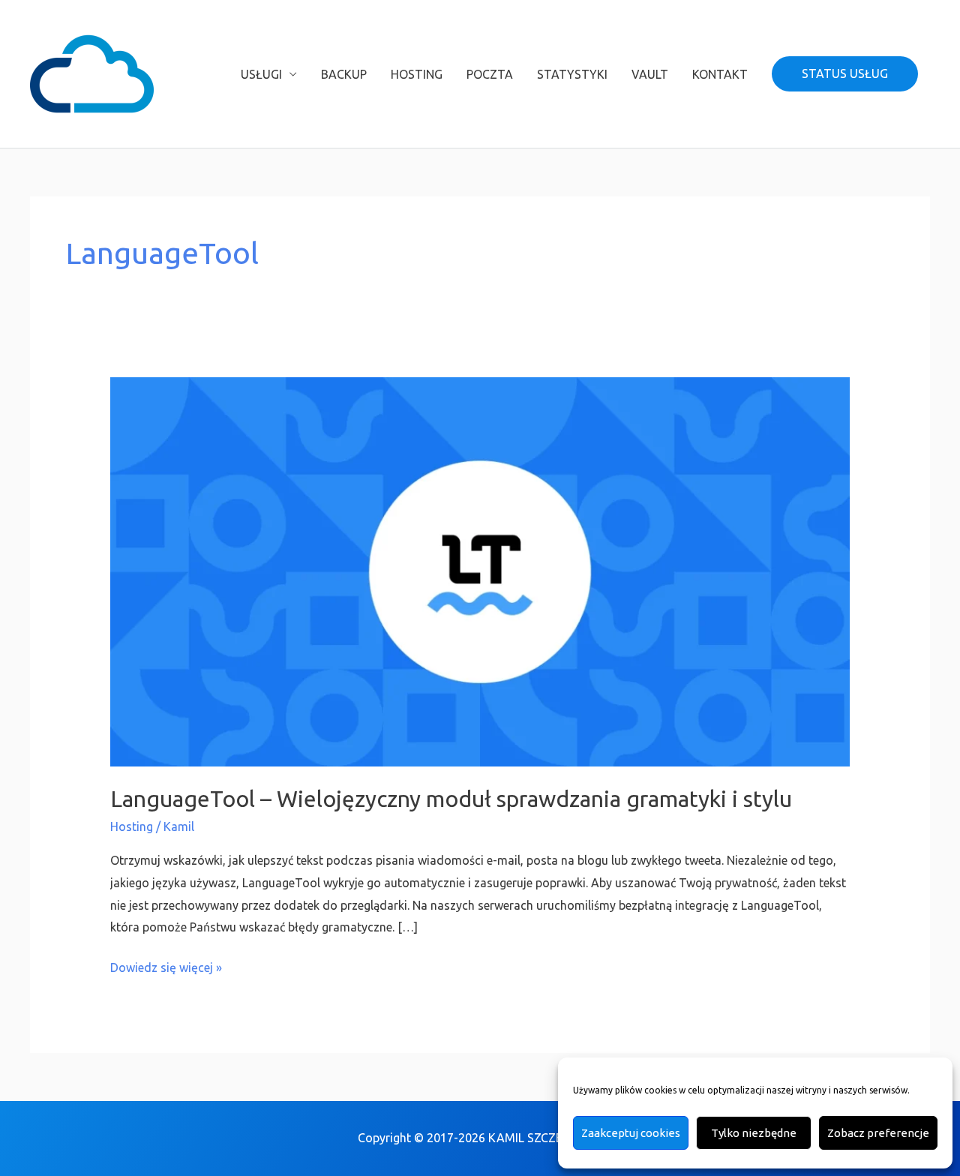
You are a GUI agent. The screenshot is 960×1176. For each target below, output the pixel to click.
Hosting (131, 826)
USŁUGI (261, 74)
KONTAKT (720, 74)
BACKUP (344, 74)
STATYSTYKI (572, 74)
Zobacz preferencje (878, 1132)
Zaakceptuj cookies (630, 1132)
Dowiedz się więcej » (166, 965)
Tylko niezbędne (753, 1132)
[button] (845, 74)
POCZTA (489, 74)
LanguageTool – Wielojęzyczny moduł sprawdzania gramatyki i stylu (451, 799)
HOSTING (416, 74)
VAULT (650, 74)
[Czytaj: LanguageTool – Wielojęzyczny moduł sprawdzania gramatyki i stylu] (480, 571)
